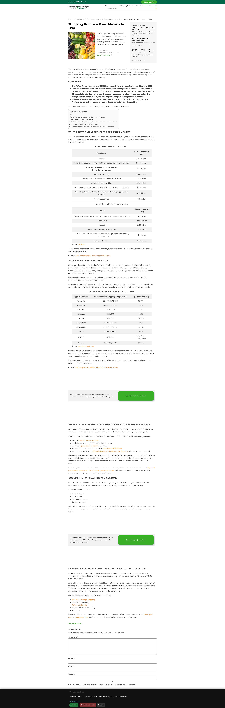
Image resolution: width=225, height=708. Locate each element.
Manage (101, 705)
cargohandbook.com (86, 346)
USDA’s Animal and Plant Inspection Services (110, 451)
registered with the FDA (112, 448)
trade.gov (81, 244)
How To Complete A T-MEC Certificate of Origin (140, 39)
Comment (73, 637)
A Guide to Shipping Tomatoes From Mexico (93, 256)
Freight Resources (111, 19)
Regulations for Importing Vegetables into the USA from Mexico (94, 122)
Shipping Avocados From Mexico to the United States (97, 367)
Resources (139, 6)
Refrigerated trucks (79, 605)
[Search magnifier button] (156, 8)
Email (71, 666)
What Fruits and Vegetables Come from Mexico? (88, 117)
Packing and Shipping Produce (82, 119)
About (107, 6)
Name (71, 659)
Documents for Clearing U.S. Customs (84, 124)
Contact (149, 6)
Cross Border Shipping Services (122, 6)
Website (71, 674)
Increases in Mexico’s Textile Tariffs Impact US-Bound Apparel (143, 50)
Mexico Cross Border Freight (79, 19)
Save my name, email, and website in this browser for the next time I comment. (101, 685)
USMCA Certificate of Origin (89, 440)
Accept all (73, 705)
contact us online (81, 617)
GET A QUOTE (149, 2)
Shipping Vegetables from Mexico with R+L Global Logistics (92, 126)
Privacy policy (74, 701)
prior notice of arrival (89, 446)
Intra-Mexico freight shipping (83, 600)
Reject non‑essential (88, 705)
